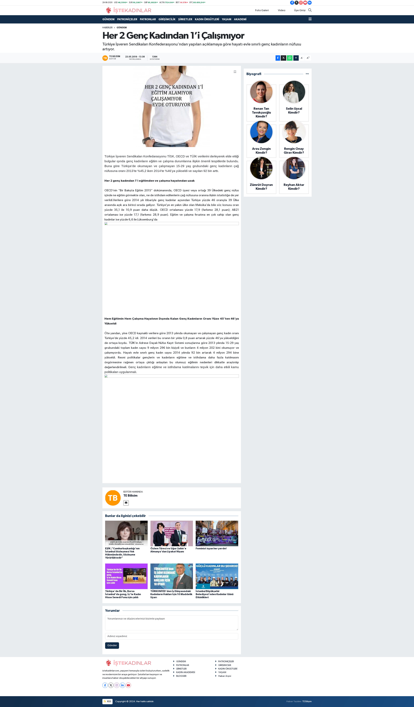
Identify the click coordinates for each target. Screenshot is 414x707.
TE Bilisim (130, 495)
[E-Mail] (126, 503)
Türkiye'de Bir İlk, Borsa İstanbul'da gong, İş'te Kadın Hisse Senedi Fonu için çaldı (123, 594)
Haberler (107, 28)
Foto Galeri (262, 10)
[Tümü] (307, 74)
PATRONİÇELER (127, 19)
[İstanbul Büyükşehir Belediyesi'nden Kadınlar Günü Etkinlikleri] (217, 576)
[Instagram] (116, 685)
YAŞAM (226, 19)
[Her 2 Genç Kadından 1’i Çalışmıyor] (171, 106)
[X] (111, 685)
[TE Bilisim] (113, 497)
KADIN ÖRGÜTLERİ (207, 19)
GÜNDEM (108, 19)
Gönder (112, 645)
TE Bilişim (307, 701)
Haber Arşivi (224, 676)
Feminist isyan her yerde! (211, 548)
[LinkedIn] (122, 685)
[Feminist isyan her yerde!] (217, 533)
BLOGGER (181, 676)
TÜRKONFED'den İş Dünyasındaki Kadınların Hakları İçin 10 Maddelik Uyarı (171, 594)
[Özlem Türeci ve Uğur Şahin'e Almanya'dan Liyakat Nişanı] (171, 533)
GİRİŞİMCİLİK (166, 19)
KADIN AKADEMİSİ (185, 672)
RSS (109, 701)
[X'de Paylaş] (283, 58)
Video (281, 10)
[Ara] (310, 10)
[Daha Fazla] (296, 58)
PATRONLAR (148, 19)
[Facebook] (105, 685)
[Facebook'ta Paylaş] (278, 58)
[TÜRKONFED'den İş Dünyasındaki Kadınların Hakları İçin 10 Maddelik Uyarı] (171, 576)
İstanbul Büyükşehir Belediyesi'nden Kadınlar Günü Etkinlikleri (214, 594)
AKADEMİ (240, 19)
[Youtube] (128, 685)
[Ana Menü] (310, 19)
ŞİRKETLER (185, 19)
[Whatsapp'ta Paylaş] (290, 58)
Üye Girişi (299, 10)
